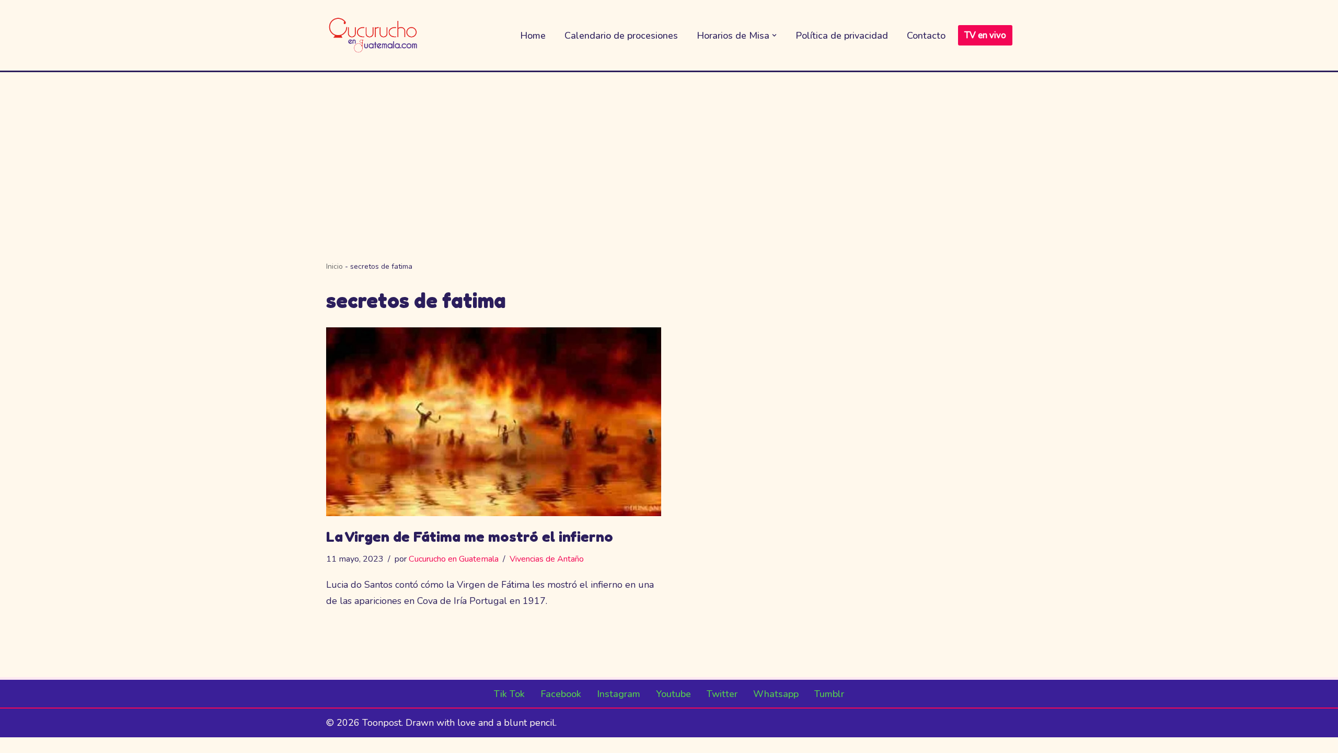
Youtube (673, 694)
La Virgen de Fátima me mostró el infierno (469, 536)
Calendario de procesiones (621, 35)
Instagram (618, 694)
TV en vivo (985, 35)
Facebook (560, 694)
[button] (774, 35)
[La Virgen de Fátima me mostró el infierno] (494, 421)
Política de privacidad (841, 35)
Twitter (722, 694)
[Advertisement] (669, 150)
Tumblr (829, 694)
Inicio (334, 266)
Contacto (926, 35)
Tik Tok (509, 694)
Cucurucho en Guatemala (454, 559)
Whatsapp (776, 694)
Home (533, 35)
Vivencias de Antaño (547, 559)
